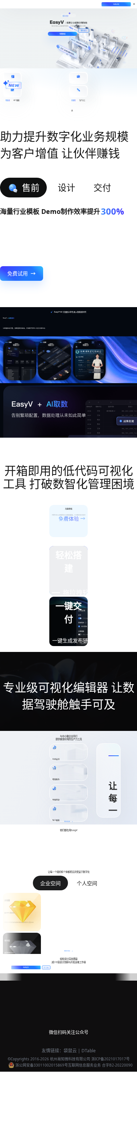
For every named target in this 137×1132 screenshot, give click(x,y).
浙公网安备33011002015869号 (41, 1065)
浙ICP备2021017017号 (110, 1058)
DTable (88, 1051)
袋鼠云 (70, 1051)
